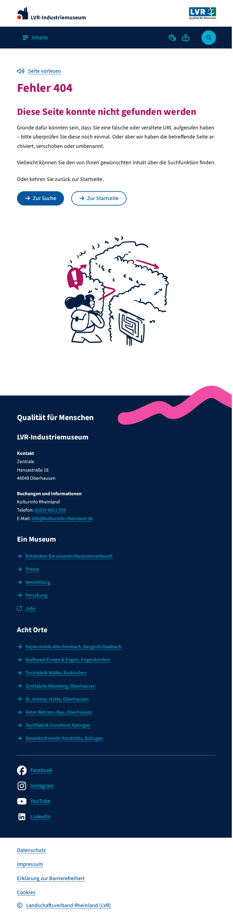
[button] (172, 38)
